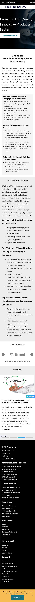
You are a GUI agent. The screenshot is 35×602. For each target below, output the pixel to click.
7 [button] (15, 361)
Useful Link (5, 582)
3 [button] (9, 361)
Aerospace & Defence (8, 506)
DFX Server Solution (8, 459)
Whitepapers (6, 529)
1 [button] (5, 361)
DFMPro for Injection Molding (11, 466)
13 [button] (26, 361)
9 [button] (19, 361)
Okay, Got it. (17, 598)
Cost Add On (6, 453)
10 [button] (20, 361)
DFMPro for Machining (9, 469)
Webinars (5, 527)
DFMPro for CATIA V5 (8, 490)
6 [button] (14, 361)
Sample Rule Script (8, 579)
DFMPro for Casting (8, 472)
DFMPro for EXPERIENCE (11, 487)
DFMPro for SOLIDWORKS (10, 498)
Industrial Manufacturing (10, 514)
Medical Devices (7, 508)
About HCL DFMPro (8, 451)
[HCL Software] (8, 2)
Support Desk (6, 574)
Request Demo (9, 35)
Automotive (6, 516)
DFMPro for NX (6, 495)
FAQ (3, 569)
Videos (4, 524)
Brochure (5, 545)
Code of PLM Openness (9, 571)
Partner (4, 550)
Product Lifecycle (7, 563)
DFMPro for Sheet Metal (9, 474)
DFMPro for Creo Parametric (11, 493)
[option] (17, 354)
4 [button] (10, 361)
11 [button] (22, 361)
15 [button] (29, 361)
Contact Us (5, 576)
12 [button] (24, 361)
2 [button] (7, 361)
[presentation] (2, 435)
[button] (3, 354)
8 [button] (17, 361)
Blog (3, 537)
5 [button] (12, 361)
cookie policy (24, 593)
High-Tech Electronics (9, 511)
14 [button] (27, 361)
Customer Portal (7, 561)
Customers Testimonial (9, 532)
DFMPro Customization (9, 479)
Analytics (5, 456)
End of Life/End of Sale (9, 566)
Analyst (4, 548)
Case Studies (6, 535)
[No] (33, 596)
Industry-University (8, 553)
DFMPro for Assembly (8, 477)
